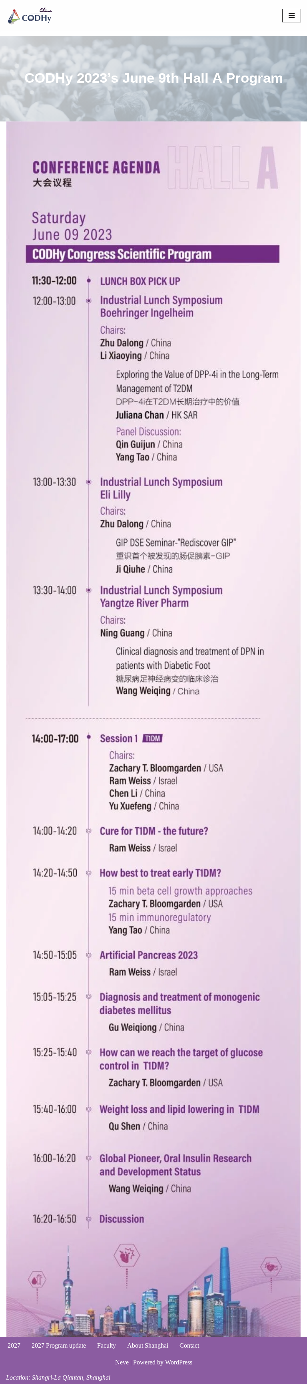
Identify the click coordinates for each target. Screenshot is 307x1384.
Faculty (106, 1345)
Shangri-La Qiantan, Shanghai (71, 1377)
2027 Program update (59, 1345)
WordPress (178, 1362)
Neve (122, 1362)
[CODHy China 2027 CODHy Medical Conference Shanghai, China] (30, 15)
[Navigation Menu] (291, 15)
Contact (189, 1345)
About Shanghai (147, 1345)
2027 (14, 1345)
